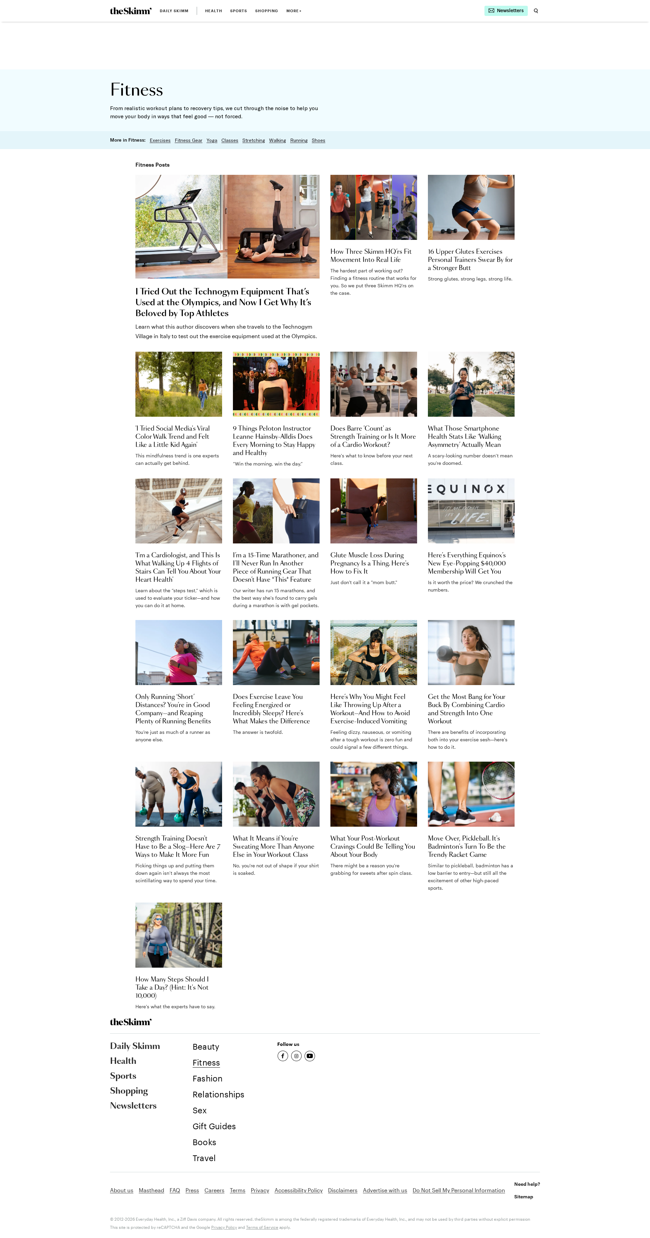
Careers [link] (214, 1190)
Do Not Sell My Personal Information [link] (459, 1190)
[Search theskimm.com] (536, 11)
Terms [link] (237, 1190)
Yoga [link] (212, 140)
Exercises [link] (160, 140)
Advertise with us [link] (385, 1190)
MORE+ (294, 10)
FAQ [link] (175, 1190)
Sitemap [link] (523, 1196)
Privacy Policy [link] (224, 1227)
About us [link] (121, 1190)
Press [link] (192, 1190)
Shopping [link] (266, 10)
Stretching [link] (253, 140)
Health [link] (213, 10)
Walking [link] (277, 140)
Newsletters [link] (133, 1106)
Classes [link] (229, 140)
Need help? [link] (527, 1184)
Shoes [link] (318, 140)
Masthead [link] (151, 1190)
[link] (131, 10)
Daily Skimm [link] (174, 10)
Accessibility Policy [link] (299, 1190)
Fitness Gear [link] (188, 140)
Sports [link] (238, 10)
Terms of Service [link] (262, 1227)
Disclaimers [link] (343, 1190)
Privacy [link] (260, 1190)
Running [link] (299, 140)
